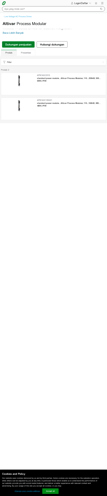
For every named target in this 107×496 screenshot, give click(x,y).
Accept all (50, 491)
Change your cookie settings (27, 491)
